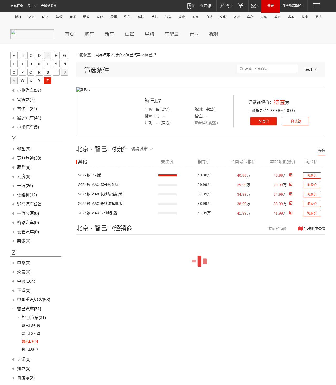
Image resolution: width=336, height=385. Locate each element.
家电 (182, 17)
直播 (209, 17)
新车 (109, 34)
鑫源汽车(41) (29, 118)
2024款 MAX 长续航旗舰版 (100, 203)
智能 (168, 17)
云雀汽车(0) (28, 232)
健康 (305, 17)
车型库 (172, 34)
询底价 (263, 121)
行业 (194, 34)
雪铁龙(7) (26, 99)
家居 (264, 17)
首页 (69, 34)
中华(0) (23, 263)
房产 (250, 17)
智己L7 (153, 101)
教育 (277, 17)
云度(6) (23, 176)
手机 (154, 17)
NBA (45, 17)
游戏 (86, 17)
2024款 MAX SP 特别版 (97, 213)
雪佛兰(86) (27, 109)
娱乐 (59, 17)
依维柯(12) (27, 195)
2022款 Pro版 (89, 175)
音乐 (73, 17)
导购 (149, 34)
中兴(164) (26, 281)
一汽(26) (25, 186)
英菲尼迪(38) (29, 158)
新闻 (18, 17)
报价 (118, 55)
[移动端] (191, 5)
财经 (100, 17)
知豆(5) (23, 368)
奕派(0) (23, 241)
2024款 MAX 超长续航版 (98, 185)
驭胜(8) (23, 167)
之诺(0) (23, 359)
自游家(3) (26, 378)
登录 (270, 6)
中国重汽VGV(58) (33, 299)
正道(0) (23, 290)
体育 (31, 17)
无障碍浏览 (49, 6)
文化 (223, 17)
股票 (114, 17)
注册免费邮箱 (291, 6)
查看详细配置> (207, 123)
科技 (141, 17)
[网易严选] (225, 5)
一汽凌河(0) (28, 213)
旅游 (236, 17)
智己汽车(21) (29, 309)
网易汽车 (103, 55)
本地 (291, 17)
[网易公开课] (207, 5)
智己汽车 (133, 55)
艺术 (318, 17)
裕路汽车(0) (28, 222)
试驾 (129, 34)
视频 (214, 34)
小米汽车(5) (28, 127)
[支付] (241, 5)
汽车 (127, 17)
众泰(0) (23, 272)
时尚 (195, 17)
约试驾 (295, 121)
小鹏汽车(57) (29, 90)
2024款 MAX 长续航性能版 (100, 194)
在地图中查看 (314, 228)
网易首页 (16, 6)
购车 (89, 34)
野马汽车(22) (29, 204)
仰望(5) (23, 149)
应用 (30, 6)
